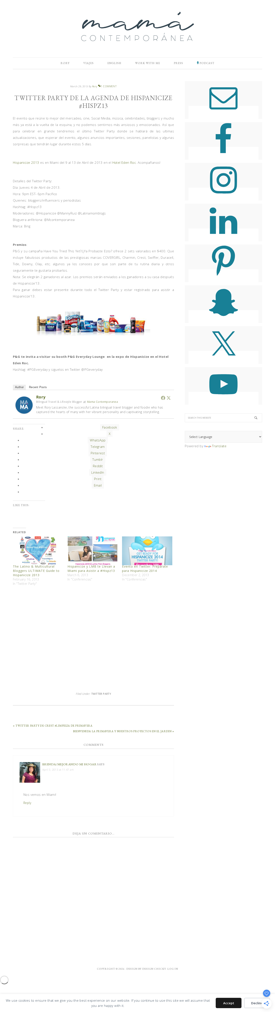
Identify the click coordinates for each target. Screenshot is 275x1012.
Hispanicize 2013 (26, 162)
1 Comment (109, 86)
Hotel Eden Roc (124, 162)
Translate (219, 446)
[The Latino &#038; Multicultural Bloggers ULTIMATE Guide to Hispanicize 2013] (38, 550)
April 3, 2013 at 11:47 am (58, 770)
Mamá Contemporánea (137, 26)
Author (19, 387)
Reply (27, 803)
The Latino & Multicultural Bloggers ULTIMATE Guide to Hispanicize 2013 (36, 570)
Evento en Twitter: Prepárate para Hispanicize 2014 (145, 568)
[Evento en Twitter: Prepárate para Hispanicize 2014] (147, 550)
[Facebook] (163, 397)
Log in (172, 969)
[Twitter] (168, 397)
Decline (257, 1003)
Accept (228, 1003)
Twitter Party (101, 694)
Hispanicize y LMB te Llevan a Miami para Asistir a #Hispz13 (91, 568)
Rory (41, 397)
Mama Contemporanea (102, 402)
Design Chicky (154, 969)
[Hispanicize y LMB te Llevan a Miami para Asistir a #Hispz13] (92, 550)
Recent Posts (38, 387)
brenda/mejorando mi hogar (69, 764)
